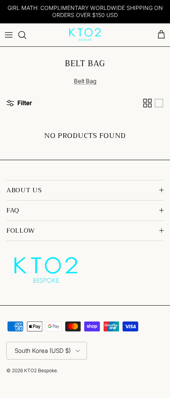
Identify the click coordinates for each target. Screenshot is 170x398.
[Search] (26, 35)
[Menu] (8, 35)
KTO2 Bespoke (40, 370)
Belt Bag (85, 81)
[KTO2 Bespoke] (85, 34)
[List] (159, 103)
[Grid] (147, 103)
